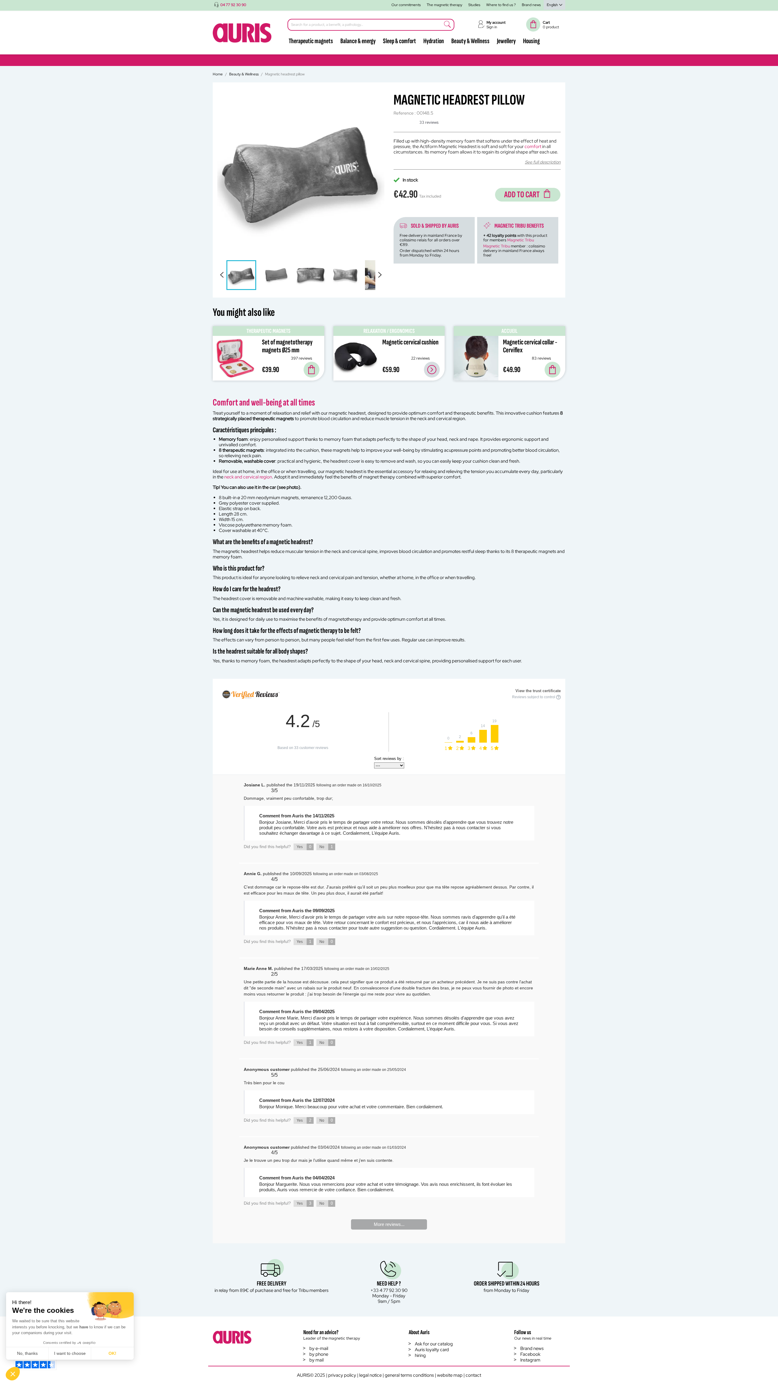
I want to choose (70, 1353)
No (326, 846)
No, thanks (27, 1353)
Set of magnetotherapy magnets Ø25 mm (287, 346)
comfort (533, 146)
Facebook (530, 1354)
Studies (474, 4)
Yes (304, 846)
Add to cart (522, 194)
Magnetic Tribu (520, 240)
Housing (531, 41)
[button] (12, 1373)
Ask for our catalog (434, 1344)
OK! (112, 1353)
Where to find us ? (501, 4)
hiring (420, 1355)
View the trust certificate (538, 691)
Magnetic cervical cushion (410, 342)
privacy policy (342, 1375)
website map (450, 1375)
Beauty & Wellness (470, 41)
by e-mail (318, 1348)
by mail (316, 1360)
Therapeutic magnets (311, 41)
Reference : (405, 113)
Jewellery (506, 41)
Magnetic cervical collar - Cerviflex (530, 346)
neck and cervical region (248, 477)
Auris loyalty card (432, 1350)
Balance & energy (358, 41)
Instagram (530, 1360)
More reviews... (389, 1224)
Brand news (531, 4)
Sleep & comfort (399, 41)
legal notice (370, 1375)
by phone (318, 1354)
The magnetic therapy (444, 4)
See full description (543, 162)
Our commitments (406, 4)
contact (473, 1375)
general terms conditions (409, 1375)
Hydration (433, 41)
